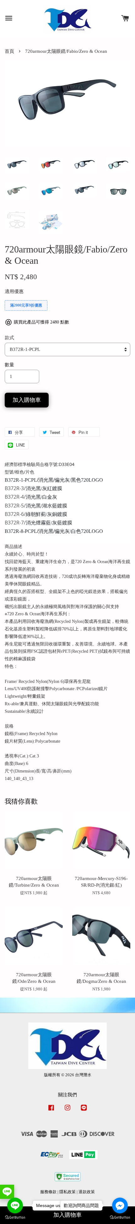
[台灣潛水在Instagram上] (67, 1111)
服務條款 (48, 1192)
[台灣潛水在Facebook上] (51, 1111)
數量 (9, 364)
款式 (9, 337)
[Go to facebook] (120, 1205)
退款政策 (86, 1192)
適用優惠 (14, 291)
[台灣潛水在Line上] (83, 1111)
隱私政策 (67, 1192)
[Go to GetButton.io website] (15, 1218)
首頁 (9, 51)
